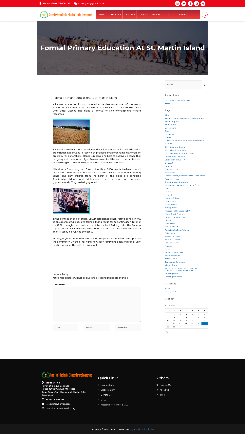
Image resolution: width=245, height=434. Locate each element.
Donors (168, 166)
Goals (167, 188)
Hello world (169, 103)
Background (170, 128)
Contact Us (165, 385)
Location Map (171, 204)
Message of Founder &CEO (177, 211)
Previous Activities (173, 239)
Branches (169, 134)
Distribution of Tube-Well (176, 160)
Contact (168, 144)
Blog (167, 131)
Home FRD (169, 192)
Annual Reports (172, 121)
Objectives (170, 224)
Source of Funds (172, 256)
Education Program (174, 169)
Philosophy (170, 233)
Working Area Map (173, 277)
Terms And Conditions (175, 262)
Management (171, 208)
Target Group (171, 259)
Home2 (168, 195)
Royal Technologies (144, 429)
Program (169, 246)
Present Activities (173, 236)
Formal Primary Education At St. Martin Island (185, 176)
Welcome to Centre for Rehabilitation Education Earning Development (182, 269)
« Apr (167, 332)
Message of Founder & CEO (114, 404)
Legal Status (170, 201)
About (168, 115)
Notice (168, 220)
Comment (60, 284)
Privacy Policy (171, 243)
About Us (164, 390)
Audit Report (170, 125)
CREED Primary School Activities (179, 153)
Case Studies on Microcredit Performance (184, 141)
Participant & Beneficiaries (177, 230)
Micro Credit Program (175, 214)
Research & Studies (174, 252)
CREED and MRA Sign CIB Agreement (178, 100)
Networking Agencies (175, 217)
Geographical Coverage (176, 182)
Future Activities (172, 179)
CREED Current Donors (175, 147)
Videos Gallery (172, 265)
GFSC (103, 400)
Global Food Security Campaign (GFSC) (183, 185)
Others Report (171, 227)
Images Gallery (172, 198)
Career (168, 137)
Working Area (171, 274)
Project (168, 249)
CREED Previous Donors (175, 150)
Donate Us (170, 163)
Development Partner (175, 156)
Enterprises (170, 173)
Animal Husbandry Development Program (184, 118)
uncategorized (170, 292)
